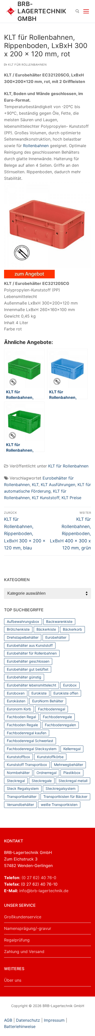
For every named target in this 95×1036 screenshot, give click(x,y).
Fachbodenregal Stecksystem (31, 749)
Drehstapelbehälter (23, 637)
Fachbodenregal (51, 709)
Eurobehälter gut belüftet (27, 669)
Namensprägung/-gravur (27, 928)
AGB (8, 1020)
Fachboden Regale (22, 725)
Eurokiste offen (65, 693)
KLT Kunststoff (45, 497)
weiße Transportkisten (59, 804)
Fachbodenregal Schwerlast (30, 741)
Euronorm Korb (19, 709)
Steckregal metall (73, 781)
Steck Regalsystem (23, 788)
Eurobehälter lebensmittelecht (31, 685)
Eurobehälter (55, 637)
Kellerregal (72, 749)
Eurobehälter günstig (24, 677)
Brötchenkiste (18, 629)
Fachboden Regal (21, 717)
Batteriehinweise (19, 1026)
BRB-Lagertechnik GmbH (41, 11)
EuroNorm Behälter (47, 701)
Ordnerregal (46, 772)
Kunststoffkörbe (50, 757)
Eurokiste (39, 693)
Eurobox (70, 685)
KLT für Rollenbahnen (27, 64)
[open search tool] (77, 11)
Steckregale (42, 781)
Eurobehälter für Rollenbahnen (32, 653)
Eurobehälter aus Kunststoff (30, 645)
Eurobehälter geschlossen (28, 661)
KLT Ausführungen (58, 484)
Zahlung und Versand (24, 951)
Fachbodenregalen (60, 725)
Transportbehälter (21, 796)
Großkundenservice (22, 916)
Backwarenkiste (59, 621)
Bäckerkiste (46, 629)
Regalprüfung (17, 939)
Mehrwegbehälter (68, 764)
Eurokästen (16, 701)
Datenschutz (28, 1020)
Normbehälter (18, 772)
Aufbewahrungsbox (23, 621)
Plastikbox (72, 772)
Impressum (54, 1020)
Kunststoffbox (18, 757)
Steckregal (16, 781)
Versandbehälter (20, 804)
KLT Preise (71, 497)
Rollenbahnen (36, 145)
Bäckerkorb (72, 629)
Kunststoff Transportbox (27, 764)
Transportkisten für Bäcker (65, 796)
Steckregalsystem (60, 788)
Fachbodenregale (57, 717)
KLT (35, 484)
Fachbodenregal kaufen (26, 733)
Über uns (12, 980)
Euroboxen (16, 693)
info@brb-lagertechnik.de (43, 890)
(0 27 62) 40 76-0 (39, 877)
